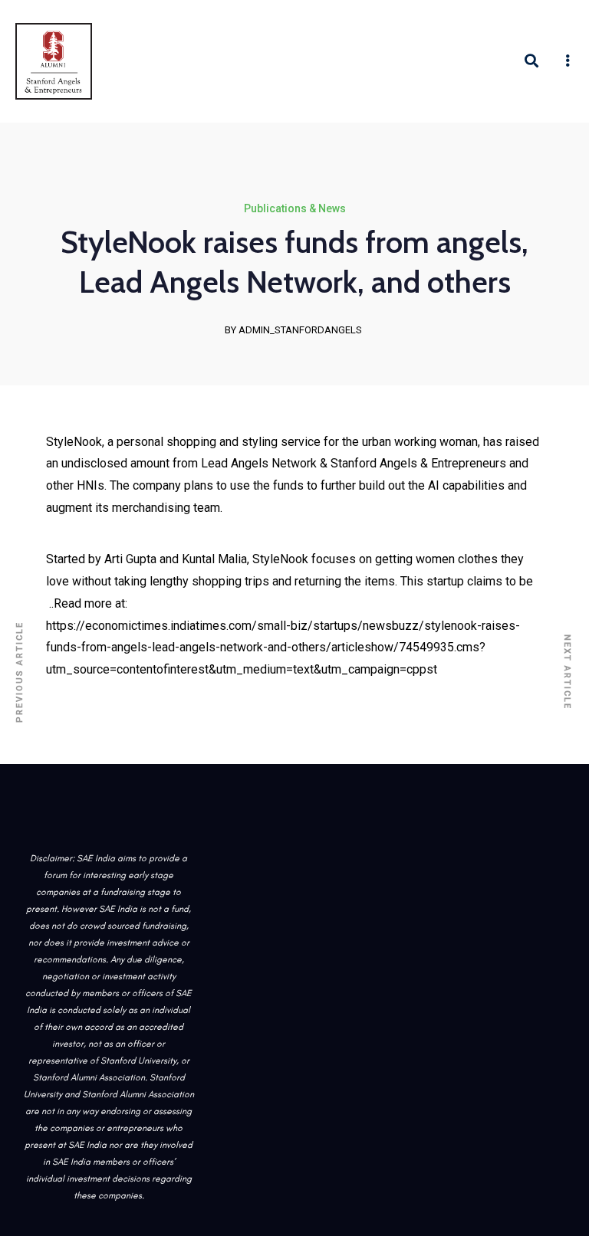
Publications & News (295, 208)
